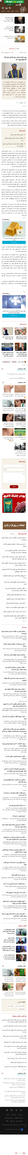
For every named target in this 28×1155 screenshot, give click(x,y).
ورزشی (12, 11)
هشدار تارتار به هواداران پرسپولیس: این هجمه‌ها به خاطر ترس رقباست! (15, 551)
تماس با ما (13, 1115)
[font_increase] (25, 102)
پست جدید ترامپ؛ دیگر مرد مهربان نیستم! (8, 338)
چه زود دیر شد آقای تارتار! (18, 875)
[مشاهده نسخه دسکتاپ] (6, 8)
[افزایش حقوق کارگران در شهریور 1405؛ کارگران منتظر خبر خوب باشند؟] (21, 932)
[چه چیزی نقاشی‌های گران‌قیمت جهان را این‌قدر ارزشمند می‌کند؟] (19, 20)
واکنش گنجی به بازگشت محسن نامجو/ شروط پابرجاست (14, 632)
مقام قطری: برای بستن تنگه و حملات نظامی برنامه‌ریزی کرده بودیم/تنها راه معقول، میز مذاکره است (14, 731)
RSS (7, 1121)
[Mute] (6, 307)
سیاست (16, 11)
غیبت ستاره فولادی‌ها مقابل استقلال (16, 595)
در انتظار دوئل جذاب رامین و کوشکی (16, 599)
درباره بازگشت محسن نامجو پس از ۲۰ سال (14, 884)
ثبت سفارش (14, 316)
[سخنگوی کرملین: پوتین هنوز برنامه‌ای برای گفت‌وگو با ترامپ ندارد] (20, 347)
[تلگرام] (7, 1110)
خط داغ (24, 628)
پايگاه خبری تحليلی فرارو (10, 1125)
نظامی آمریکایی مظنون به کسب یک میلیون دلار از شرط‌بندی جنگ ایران (7, 354)
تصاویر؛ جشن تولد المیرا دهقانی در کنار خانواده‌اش (15, 1042)
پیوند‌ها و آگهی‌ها (18, 1118)
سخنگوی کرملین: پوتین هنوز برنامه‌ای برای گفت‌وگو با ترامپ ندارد (21, 354)
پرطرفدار (12, 533)
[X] (16, 1110)
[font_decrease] (17, 102)
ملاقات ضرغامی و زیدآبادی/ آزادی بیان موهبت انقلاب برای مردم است (15, 589)
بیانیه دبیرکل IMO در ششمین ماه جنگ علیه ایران (14, 718)
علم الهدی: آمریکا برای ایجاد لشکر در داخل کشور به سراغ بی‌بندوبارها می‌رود (15, 1053)
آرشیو (7, 1115)
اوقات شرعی (19, 1121)
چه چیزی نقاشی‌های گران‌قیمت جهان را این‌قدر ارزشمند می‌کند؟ (8, 19)
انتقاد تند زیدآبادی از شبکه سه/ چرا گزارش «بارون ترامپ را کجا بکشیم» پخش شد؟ (15, 838)
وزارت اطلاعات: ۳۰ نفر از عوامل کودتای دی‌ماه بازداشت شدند (14, 745)
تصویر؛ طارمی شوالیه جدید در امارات (15, 607)
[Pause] (4, 307)
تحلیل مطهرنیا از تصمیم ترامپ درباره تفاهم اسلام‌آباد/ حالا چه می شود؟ (14, 902)
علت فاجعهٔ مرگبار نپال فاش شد (17, 806)
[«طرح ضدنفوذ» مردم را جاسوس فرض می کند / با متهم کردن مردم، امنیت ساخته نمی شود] (21, 957)
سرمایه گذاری (14, 242)
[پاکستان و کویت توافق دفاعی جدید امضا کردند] (20, 331)
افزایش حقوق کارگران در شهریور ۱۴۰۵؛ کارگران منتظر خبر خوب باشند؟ (9, 931)
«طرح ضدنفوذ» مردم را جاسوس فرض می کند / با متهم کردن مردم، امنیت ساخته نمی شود (9, 957)
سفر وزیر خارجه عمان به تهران (17, 135)
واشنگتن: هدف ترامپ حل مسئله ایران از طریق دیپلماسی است (13, 145)
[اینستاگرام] (12, 1110)
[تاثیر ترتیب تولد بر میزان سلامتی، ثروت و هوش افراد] (19, 29)
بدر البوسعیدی (6, 362)
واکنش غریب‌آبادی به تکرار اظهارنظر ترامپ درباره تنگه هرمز (15, 781)
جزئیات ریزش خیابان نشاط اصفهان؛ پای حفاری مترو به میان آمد (15, 690)
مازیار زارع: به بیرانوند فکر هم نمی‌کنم (15, 603)
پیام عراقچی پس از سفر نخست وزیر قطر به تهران (14, 863)
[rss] (21, 1110)
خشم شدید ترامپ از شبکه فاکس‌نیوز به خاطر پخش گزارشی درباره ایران (14, 915)
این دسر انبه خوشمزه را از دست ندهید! (9, 37)
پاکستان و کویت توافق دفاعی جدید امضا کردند (21, 338)
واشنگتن (14, 362)
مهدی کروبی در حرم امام (19, 816)
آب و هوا (12, 1121)
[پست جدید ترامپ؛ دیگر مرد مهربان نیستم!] (7, 331)
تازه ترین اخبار (22, 533)
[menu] (3, 8)
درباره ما (20, 1115)
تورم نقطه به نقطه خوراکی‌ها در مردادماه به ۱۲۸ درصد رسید (14, 794)
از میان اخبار (23, 324)
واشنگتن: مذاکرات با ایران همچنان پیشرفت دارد (13, 139)
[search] (10, 8)
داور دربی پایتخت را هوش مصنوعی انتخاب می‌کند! (14, 645)
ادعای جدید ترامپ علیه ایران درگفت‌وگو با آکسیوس (15, 679)
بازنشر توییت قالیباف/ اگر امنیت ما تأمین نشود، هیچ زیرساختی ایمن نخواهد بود (15, 770)
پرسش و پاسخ (8, 1118)
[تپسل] (3, 219)
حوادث (8, 11)
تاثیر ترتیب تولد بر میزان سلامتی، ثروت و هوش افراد (9, 28)
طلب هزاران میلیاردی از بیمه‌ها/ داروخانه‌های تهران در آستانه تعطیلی (14, 851)
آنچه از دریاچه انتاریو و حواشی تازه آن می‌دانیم (16, 757)
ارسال (14, 487)
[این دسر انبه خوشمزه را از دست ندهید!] (19, 38)
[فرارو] (23, 9)
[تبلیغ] (14, 3)
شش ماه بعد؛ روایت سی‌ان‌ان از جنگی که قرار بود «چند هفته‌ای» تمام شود (14, 558)
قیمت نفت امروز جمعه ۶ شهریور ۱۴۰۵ (15, 893)
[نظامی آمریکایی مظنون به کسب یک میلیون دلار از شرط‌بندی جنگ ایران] (7, 347)
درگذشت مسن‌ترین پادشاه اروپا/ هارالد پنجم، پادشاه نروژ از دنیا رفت (14, 826)
